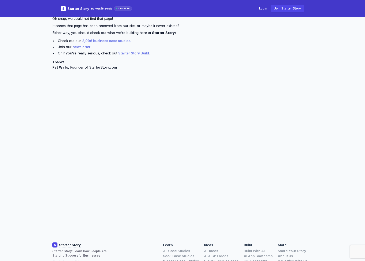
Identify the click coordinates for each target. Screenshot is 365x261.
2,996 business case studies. (106, 41)
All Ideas (211, 251)
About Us (285, 256)
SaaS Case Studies (178, 256)
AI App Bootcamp (258, 256)
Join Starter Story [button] (287, 8)
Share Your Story (292, 251)
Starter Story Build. (134, 53)
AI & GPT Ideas (216, 256)
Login (263, 8)
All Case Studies (176, 251)
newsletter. (82, 47)
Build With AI (254, 251)
